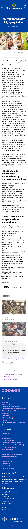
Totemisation (6, 463)
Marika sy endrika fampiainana (12, 454)
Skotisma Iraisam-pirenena (11, 459)
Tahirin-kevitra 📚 (8, 418)
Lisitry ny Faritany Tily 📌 (10, 411)
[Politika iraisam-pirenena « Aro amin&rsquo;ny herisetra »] (14, 329)
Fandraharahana (7, 449)
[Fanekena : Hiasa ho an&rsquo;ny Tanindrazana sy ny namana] (14, 350)
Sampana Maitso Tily (10, 440)
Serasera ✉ (5, 415)
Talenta (4, 420)
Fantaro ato (5, 483)
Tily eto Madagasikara (14, 8)
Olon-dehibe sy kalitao (14, 15)
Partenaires (5, 413)
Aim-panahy (6, 433)
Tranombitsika (6, 466)
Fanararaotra (6, 402)
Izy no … (4, 452)
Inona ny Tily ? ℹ (7, 404)
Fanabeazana (6, 438)
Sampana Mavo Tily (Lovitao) (13, 442)
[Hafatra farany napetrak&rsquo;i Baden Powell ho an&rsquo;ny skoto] (14, 307)
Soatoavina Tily (7, 461)
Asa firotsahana (7, 436)
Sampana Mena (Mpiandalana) (13, 445)
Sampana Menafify (9, 447)
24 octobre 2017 (15, 26)
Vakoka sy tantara (8, 468)
